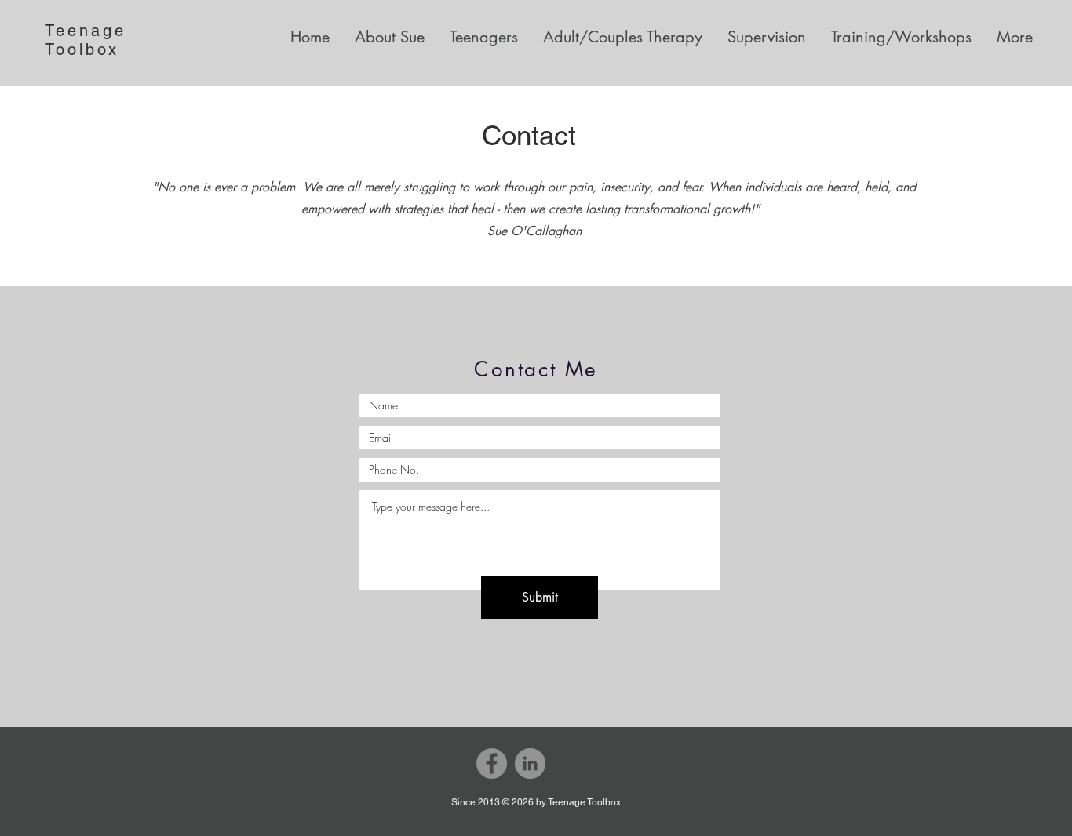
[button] (479, 37)
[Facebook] (491, 763)
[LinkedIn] (530, 763)
